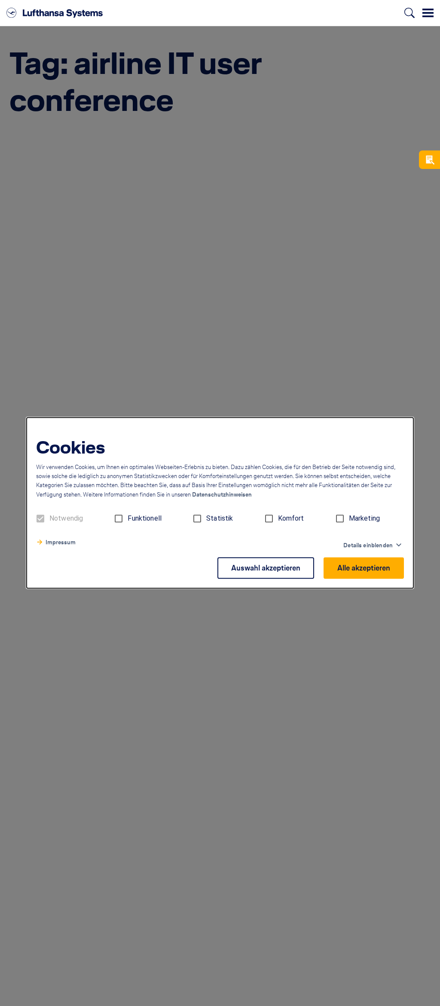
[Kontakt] (429, 159)
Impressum (61, 543)
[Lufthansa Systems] (54, 13)
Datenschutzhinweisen (222, 495)
